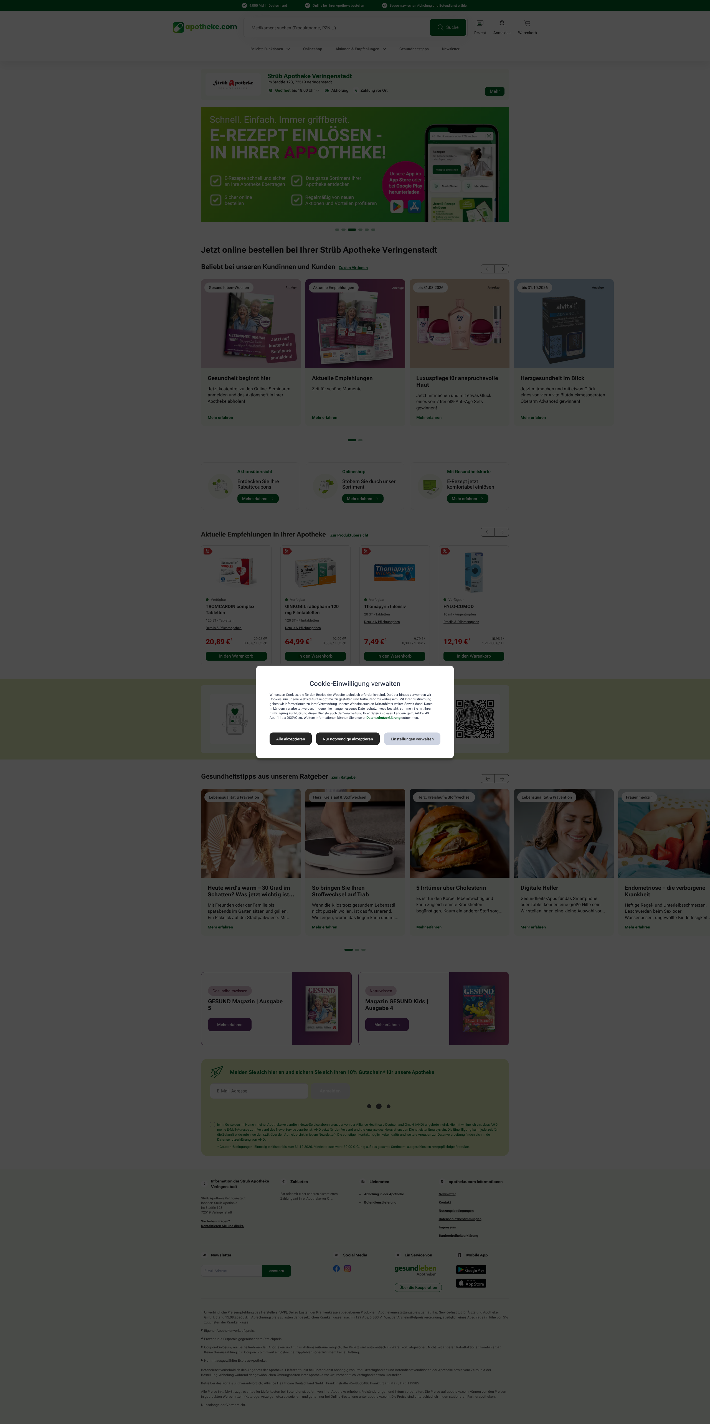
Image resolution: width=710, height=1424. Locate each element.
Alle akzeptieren (290, 739)
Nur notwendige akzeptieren (348, 739)
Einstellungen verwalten (412, 739)
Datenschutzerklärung (383, 718)
